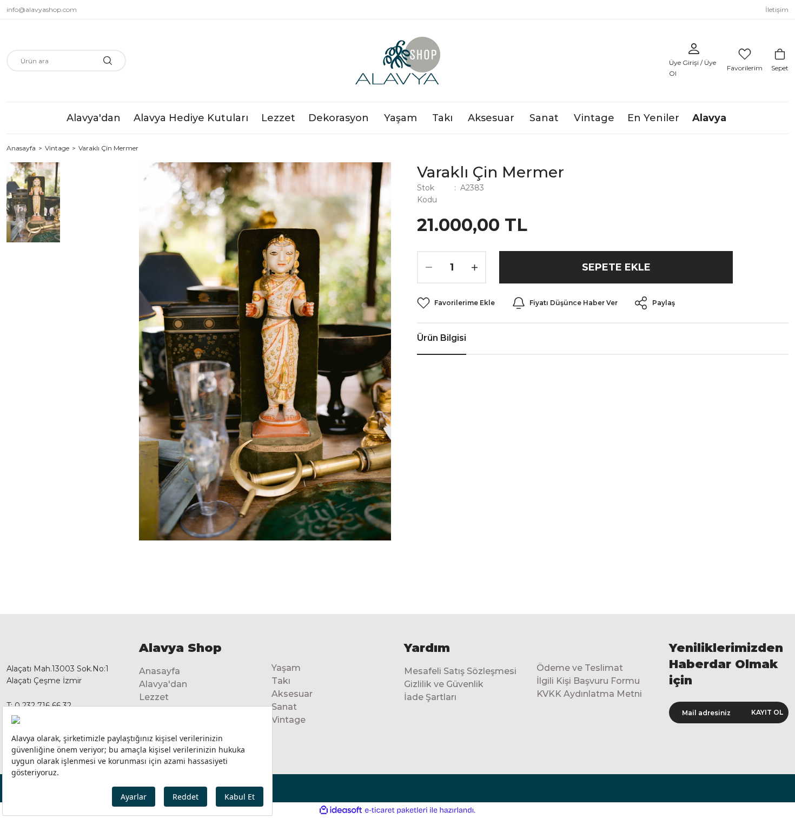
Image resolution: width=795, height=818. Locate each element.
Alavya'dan (163, 684)
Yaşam (286, 668)
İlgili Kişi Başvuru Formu (588, 681)
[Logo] (397, 60)
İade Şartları (430, 697)
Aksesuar (292, 694)
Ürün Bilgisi (441, 338)
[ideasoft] (340, 810)
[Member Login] (693, 48)
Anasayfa (159, 671)
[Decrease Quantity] (429, 267)
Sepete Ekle (616, 267)
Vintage (288, 720)
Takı (280, 681)
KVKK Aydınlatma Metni (589, 694)
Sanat (284, 707)
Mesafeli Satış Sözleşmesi (460, 671)
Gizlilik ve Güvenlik (443, 684)
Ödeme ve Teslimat (579, 668)
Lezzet (154, 697)
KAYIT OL (767, 712)
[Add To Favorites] (456, 302)
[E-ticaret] (396, 810)
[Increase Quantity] (474, 267)
